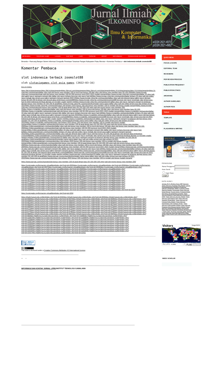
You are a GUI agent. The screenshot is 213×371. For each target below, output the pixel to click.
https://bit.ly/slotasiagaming (51, 90)
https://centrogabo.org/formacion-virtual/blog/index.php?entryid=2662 (57, 171)
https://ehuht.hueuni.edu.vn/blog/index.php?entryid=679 (93, 212)
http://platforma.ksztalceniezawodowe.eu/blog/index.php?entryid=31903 (59, 223)
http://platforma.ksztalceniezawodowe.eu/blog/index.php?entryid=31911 (59, 233)
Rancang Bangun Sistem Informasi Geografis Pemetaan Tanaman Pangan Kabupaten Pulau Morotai (67, 61)
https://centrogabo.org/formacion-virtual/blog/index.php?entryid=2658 (74, 167)
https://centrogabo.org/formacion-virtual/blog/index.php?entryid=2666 (57, 175)
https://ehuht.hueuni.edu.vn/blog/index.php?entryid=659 (93, 199)
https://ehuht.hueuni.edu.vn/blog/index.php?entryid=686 (51, 203)
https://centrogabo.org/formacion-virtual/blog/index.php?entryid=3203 (109, 190)
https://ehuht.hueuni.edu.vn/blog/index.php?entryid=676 (93, 210)
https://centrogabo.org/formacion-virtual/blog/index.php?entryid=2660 (57, 169)
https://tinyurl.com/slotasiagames (74, 90)
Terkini (92, 56)
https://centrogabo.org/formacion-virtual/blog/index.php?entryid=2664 (57, 173)
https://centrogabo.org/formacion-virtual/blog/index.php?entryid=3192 (57, 186)
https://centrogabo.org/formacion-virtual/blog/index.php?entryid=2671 (57, 178)
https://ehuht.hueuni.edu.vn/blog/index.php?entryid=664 (93, 203)
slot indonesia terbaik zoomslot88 (138, 61)
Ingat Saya (170, 173)
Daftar (69, 56)
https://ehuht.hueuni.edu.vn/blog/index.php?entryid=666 (51, 204)
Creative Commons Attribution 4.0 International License (64, 250)
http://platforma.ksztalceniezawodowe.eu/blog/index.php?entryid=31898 (59, 218)
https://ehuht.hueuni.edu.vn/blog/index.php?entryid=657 (51, 199)
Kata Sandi (166, 169)
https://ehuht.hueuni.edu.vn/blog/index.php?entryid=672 (51, 208)
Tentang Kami (42, 56)
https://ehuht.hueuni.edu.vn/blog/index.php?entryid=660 (51, 201)
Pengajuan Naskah (137, 56)
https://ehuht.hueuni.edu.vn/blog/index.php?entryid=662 (93, 201)
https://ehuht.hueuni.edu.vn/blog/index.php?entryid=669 (51, 206)
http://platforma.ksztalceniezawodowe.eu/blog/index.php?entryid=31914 (59, 229)
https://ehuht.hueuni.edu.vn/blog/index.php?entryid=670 (93, 206)
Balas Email (26, 87)
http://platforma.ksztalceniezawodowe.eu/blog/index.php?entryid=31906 (59, 219)
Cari (81, 56)
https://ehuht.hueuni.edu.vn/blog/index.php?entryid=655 (84, 197)
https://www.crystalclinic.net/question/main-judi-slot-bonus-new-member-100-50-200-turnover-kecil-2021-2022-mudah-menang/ (73, 111)
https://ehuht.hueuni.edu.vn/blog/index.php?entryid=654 (42, 197)
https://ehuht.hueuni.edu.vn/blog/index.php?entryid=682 (93, 214)
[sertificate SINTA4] (177, 147)
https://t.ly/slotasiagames (120, 90)
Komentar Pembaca (114, 61)
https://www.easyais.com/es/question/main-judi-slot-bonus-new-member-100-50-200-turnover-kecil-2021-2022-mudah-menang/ (73, 147)
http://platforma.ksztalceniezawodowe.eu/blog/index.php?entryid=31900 (59, 227)
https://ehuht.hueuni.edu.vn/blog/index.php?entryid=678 (51, 212)
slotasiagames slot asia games (51, 82)
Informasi (117, 56)
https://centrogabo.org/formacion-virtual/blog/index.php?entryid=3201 (57, 190)
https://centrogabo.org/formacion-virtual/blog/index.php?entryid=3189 (57, 184)
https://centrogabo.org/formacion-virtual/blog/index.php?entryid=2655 (47, 165)
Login (57, 56)
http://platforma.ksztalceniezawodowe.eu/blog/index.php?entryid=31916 (59, 231)
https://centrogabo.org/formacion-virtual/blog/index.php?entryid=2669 (57, 176)
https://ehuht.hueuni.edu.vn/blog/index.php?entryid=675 (51, 210)
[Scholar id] (22, 257)
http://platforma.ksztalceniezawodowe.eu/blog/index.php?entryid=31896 (57, 216)
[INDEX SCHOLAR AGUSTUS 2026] (177, 264)
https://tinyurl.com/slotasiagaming (98, 90)
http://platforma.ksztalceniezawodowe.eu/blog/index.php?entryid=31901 (59, 225)
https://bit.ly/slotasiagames (31, 90)
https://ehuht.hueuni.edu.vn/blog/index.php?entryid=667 (93, 204)
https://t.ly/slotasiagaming (139, 90)
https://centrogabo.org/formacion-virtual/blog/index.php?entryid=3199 (57, 188)
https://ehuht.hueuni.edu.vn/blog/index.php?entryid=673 (93, 208)
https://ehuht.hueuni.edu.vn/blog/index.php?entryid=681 (51, 214)
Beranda (26, 56)
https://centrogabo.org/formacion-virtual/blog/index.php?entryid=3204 (47, 193)
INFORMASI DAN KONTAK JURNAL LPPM (38, 268)
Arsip (104, 56)
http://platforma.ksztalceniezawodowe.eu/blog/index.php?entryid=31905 (59, 221)
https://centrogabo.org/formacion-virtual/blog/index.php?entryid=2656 (99, 165)
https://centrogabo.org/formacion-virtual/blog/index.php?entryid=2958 (57, 182)
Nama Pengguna (168, 166)
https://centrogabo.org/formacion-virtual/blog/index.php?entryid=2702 (57, 180)
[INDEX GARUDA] (26, 257)
